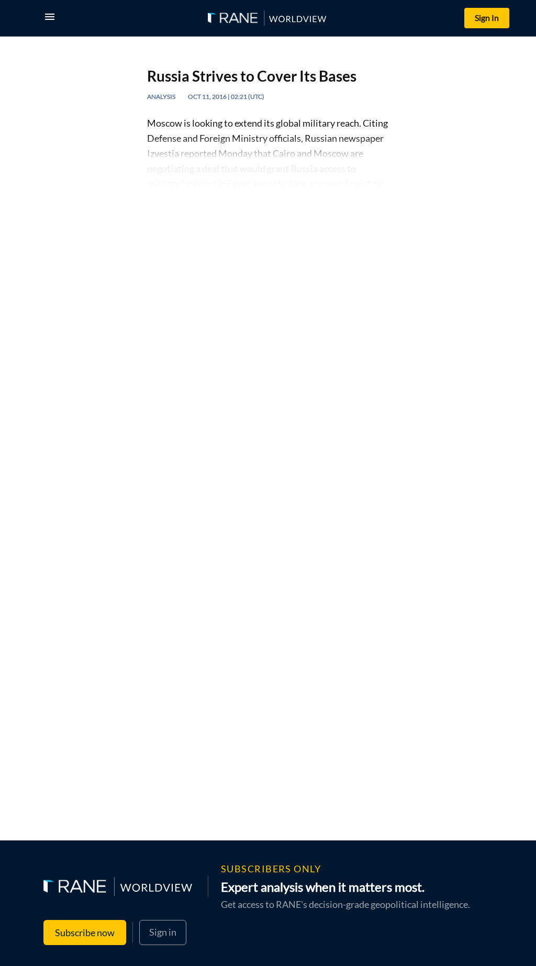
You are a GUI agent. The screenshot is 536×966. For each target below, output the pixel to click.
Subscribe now (85, 932)
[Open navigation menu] (51, 18)
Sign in (162, 932)
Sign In (487, 18)
